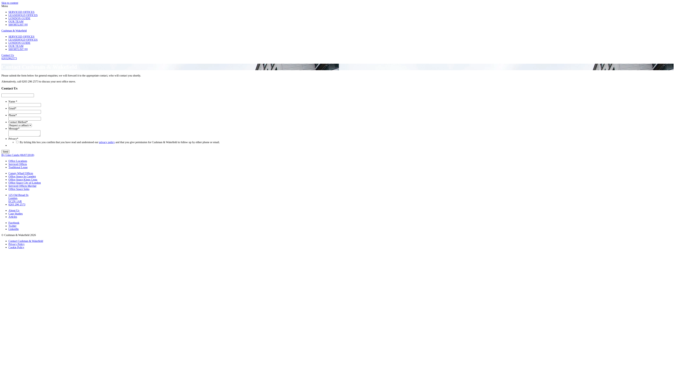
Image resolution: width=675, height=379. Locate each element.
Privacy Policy (16, 244)
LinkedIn (13, 229)
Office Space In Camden (22, 176)
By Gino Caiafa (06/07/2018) (17, 155)
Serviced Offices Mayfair (22, 185)
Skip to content (9, 2)
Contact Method (18, 122)
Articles (12, 216)
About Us (13, 210)
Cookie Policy (16, 247)
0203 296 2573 (16, 204)
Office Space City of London (24, 182)
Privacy (13, 138)
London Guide (19, 18)
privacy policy (107, 142)
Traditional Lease (18, 167)
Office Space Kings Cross (22, 179)
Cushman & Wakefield (14, 30)
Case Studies (15, 213)
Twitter (12, 225)
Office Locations (17, 160)
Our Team (15, 21)
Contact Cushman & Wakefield (25, 241)
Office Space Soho (18, 189)
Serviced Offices (21, 12)
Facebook (13, 222)
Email (12, 108)
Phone (12, 115)
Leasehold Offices (23, 15)
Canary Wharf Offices (20, 173)
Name (12, 101)
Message (14, 128)
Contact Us (7, 55)
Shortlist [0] (18, 24)
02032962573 (9, 58)
